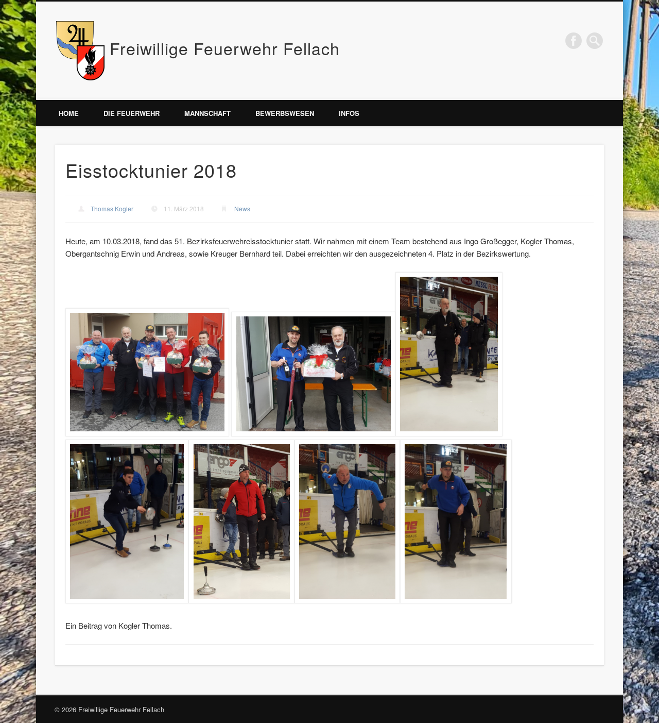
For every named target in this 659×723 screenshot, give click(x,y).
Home (69, 113)
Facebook (573, 40)
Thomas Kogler (112, 208)
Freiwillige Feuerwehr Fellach (225, 48)
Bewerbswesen (284, 113)
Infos (349, 113)
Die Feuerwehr (131, 113)
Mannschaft (207, 113)
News (242, 208)
